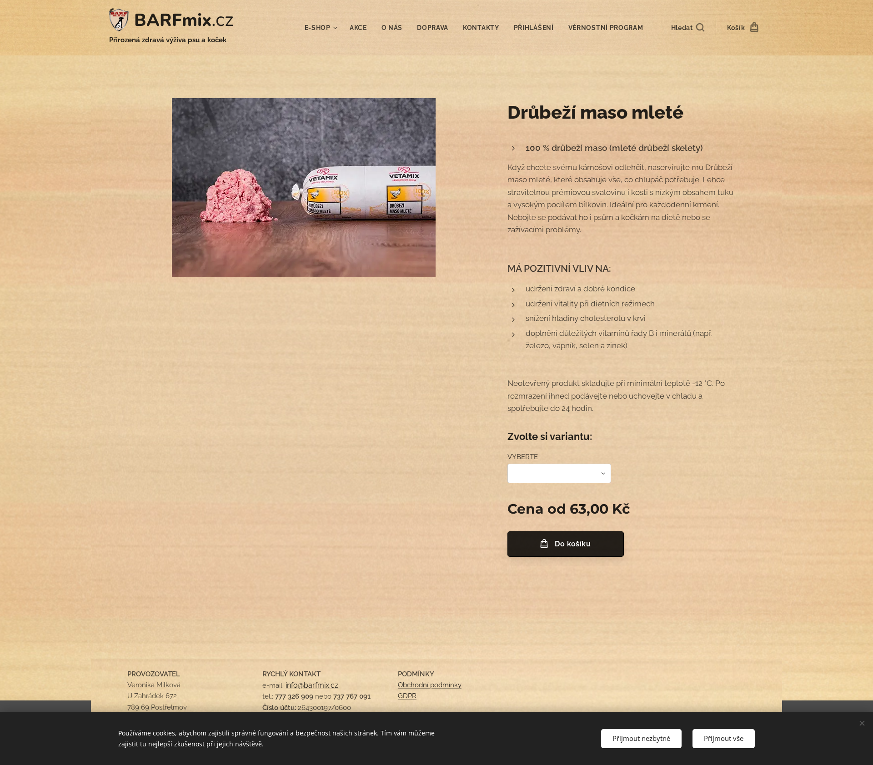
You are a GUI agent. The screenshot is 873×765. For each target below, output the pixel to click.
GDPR (407, 696)
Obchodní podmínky (430, 685)
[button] (688, 27)
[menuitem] (322, 27)
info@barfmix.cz (312, 685)
